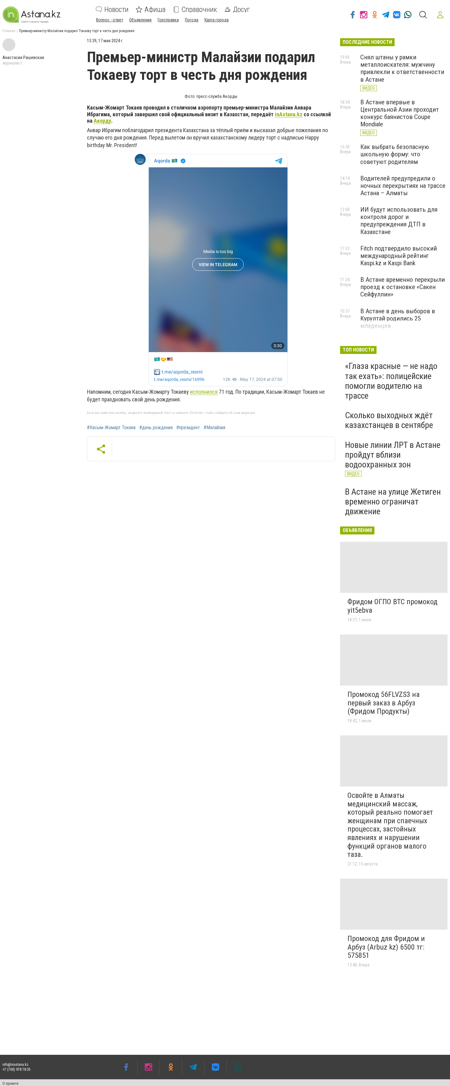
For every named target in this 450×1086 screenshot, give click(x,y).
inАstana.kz (288, 114)
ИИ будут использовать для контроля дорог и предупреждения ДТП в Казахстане (398, 220)
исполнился (204, 392)
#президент (188, 427)
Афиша (155, 9)
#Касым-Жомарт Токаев (111, 427)
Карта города (216, 19)
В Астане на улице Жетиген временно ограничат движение (393, 501)
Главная (8, 31)
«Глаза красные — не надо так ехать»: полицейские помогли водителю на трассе (391, 381)
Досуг (241, 9)
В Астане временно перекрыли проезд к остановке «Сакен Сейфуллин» (402, 287)
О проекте (10, 1083)
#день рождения (156, 427)
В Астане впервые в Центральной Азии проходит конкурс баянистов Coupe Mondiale (399, 113)
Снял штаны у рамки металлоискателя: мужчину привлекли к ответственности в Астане (402, 68)
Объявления (140, 19)
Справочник (199, 9)
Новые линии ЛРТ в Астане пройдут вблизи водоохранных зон (393, 455)
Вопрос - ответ (109, 19)
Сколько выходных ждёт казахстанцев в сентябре (389, 420)
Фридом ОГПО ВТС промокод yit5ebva (392, 606)
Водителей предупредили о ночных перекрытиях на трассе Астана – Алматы (402, 186)
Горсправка (168, 19)
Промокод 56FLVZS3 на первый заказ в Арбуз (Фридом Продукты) (383, 703)
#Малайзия (214, 427)
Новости (116, 9)
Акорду (102, 120)
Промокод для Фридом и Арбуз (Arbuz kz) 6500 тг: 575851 (386, 947)
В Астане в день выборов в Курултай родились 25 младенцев (397, 318)
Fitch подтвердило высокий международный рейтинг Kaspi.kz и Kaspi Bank (398, 256)
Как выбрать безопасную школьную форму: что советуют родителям (394, 154)
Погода (191, 19)
